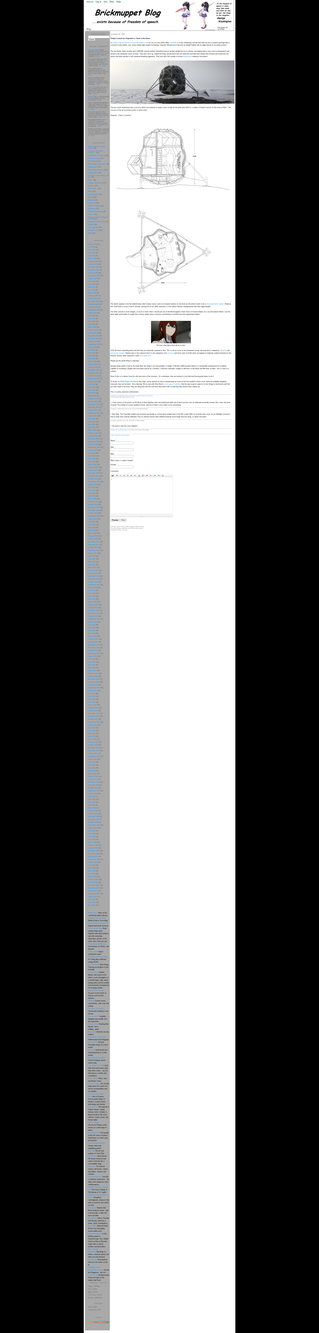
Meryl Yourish (93, 1078)
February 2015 (93, 639)
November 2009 (93, 819)
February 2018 (93, 536)
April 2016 (91, 599)
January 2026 (93, 264)
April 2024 (91, 324)
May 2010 (91, 802)
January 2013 (93, 711)
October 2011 (93, 753)
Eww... (90, 180)
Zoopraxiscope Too (95, 1234)
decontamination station (215, 304)
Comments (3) (140, 395)
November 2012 (93, 716)
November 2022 (93, 373)
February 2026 (93, 261)
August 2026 (92, 244)
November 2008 (93, 854)
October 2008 (93, 856)
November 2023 (93, 339)
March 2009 (92, 842)
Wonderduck (92, 1218)
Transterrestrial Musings (97, 944)
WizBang (91, 1001)
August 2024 (92, 313)
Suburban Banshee (95, 1177)
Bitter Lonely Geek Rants (97, 164)
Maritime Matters (94, 206)
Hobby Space (93, 913)
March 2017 (92, 567)
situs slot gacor (93, 50)
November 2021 (93, 407)
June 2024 (92, 319)
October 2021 (93, 410)
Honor (90, 191)
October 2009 (93, 822)
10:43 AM (132, 395)
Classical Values (94, 1084)
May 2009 (91, 836)
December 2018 (93, 507)
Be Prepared (92, 161)
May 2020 (91, 459)
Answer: (113, 464)
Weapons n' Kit (93, 230)
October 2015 (93, 616)
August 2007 (92, 897)
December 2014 (93, 645)
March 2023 (92, 361)
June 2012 (92, 731)
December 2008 (93, 851)
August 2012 (92, 725)
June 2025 (92, 284)
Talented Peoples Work (96, 222)
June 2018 (92, 525)
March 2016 (92, 602)
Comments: (115, 471)
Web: (112, 454)
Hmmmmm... (93, 188)
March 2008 (92, 877)
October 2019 (93, 479)
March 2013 (92, 705)
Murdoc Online (93, 1024)
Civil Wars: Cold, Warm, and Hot (98, 176)
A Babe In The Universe (96, 918)
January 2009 (93, 848)
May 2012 (91, 733)
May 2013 (91, 699)
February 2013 (93, 708)
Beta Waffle (92, 1226)
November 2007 (93, 888)
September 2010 (94, 791)
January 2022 (93, 401)
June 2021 (92, 422)
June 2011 (91, 765)
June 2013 (92, 696)
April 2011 (91, 771)
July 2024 (91, 316)
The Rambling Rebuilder (96, 1143)
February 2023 (93, 364)
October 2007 (93, 891)
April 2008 (91, 874)
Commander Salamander (97, 1037)
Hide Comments (115, 435)
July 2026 (91, 247)
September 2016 (94, 585)
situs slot (91, 87)
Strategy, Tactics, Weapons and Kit (98, 218)
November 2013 (93, 682)
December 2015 (93, 610)
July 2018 (91, 522)
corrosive (170, 353)
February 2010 (93, 811)
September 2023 (94, 344)
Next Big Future (93, 964)
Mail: (113, 447)
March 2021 (92, 430)
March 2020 (92, 464)
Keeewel (91, 200)
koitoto (90, 96)
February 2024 (93, 330)
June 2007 (92, 902)
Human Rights (93, 194)
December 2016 (93, 576)
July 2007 (91, 899)
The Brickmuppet (122, 395)
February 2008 (93, 879)
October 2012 (93, 719)
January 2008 (93, 882)
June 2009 (92, 834)
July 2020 (91, 453)
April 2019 (91, 496)
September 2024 (94, 310)
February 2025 (93, 296)
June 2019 (92, 490)
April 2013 (91, 702)
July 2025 (91, 281)
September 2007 (94, 894)
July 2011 (91, 762)
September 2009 (94, 825)
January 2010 (93, 814)
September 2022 (94, 379)
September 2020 (94, 447)
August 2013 (92, 691)
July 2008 (91, 865)
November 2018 (93, 510)
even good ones (145, 356)
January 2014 (93, 676)
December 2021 (93, 404)
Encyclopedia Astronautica (97, 923)
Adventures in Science (96, 155)
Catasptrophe (93, 173)
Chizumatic (92, 1208)
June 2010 (92, 799)
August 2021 (92, 416)
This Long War (93, 227)
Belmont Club (93, 1042)
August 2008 (92, 862)
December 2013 (93, 679)
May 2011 (91, 768)
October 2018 (93, 513)
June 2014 (92, 662)
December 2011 (93, 748)
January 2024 (93, 333)
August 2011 (92, 759)
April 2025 (91, 290)
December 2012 (93, 713)
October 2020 (93, 444)
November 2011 (93, 751)
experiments (187, 56)
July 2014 (91, 659)
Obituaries (91, 209)
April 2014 (91, 668)
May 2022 (91, 390)
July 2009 (91, 831)
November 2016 (93, 579)
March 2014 (92, 670)
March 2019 (92, 499)
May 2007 (91, 905)
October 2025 (93, 273)
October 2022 (93, 376)
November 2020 (93, 442)
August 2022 (92, 381)
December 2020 (93, 439)
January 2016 (93, 608)
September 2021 (94, 413)
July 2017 (91, 556)
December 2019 (93, 473)
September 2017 (94, 550)
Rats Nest (91, 1151)
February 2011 (93, 776)
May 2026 (91, 253)
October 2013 (93, 685)
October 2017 (93, 547)
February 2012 (93, 742)
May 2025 (91, 287)
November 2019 (93, 476)
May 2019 (91, 493)
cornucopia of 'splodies (172, 384)
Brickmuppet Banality (96, 170)
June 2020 (92, 456)
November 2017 (93, 545)
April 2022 (91, 393)
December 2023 (93, 336)
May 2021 (91, 424)
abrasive (223, 350)
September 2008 (94, 859)
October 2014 (93, 650)
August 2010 (92, 794)
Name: (113, 440)
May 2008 (91, 871)
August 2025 (92, 278)
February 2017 (93, 570)
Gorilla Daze (92, 1156)
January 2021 (93, 436)
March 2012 (92, 739)
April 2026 (91, 256)
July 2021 (91, 419)
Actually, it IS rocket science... (95, 152)
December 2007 (93, 885)
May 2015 (91, 630)
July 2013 (91, 693)
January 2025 (93, 298)
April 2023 (91, 359)
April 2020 (91, 462)
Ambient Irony (93, 1275)
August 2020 (92, 450)
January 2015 (93, 642)
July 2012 (91, 728)
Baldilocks (92, 1050)
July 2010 (91, 796)
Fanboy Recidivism (95, 183)
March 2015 (92, 636)
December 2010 (93, 782)
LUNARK (173, 43)
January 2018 (93, 539)
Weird (90, 233)
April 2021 (91, 427)
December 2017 (93, 542)
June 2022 (92, 387)
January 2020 (93, 470)
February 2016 (93, 605)
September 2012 (94, 722)
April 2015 (91, 633)
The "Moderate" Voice (96, 1065)
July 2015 (91, 625)
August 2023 (92, 347)
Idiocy (90, 197)
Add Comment (149, 395)
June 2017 (92, 559)
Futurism (91, 186)
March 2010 (92, 808)
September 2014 (94, 653)
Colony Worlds (93, 952)
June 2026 (92, 250)
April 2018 (91, 530)
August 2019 (92, 484)
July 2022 (91, 384)
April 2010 (91, 805)
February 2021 (93, 433)
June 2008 (92, 868)
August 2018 (92, 519)
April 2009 (91, 839)
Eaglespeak (92, 1032)
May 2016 (91, 596)
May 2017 (91, 562)
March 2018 (92, 533)
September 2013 (94, 688)
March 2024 (92, 327)
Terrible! (91, 224)
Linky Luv (91, 203)
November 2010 (93, 785)
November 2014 (93, 648)
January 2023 (93, 367)
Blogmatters (92, 167)
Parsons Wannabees (95, 211)
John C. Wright (93, 1122)
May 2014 (91, 665)
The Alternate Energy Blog (97, 957)
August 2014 (92, 656)
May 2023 (91, 356)
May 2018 (91, 527)
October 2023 (93, 341)
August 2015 (92, 622)
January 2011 (93, 779)
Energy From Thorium (96, 990)
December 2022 (93, 370)
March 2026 (92, 258)
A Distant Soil (93, 1107)
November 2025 (93, 270)
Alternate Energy (94, 158)
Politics (90, 214)
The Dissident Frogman (96, 1058)
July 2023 (91, 350)
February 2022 (93, 399)
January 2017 (93, 573)
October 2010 (93, 788)
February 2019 (93, 502)
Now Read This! (94, 1133)
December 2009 (93, 816)
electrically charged (117, 353)
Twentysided (92, 1259)
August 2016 (92, 587)
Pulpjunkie (92, 1166)
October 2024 (93, 307)
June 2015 (92, 628)
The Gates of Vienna (95, 1008)
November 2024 (93, 304)
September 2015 (94, 619)
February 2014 (93, 673)
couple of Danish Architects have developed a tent (130, 43)
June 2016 (92, 593)
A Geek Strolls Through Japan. (96, 147)
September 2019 (94, 482)
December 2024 (93, 301)
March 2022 (92, 396)
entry (98, 56)
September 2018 (94, 516)
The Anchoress (93, 1016)
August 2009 (92, 828)
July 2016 (91, 590)
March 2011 (92, 773)
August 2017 (92, 553)
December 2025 (93, 267)
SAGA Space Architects (129, 381)
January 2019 (93, 505)
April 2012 (91, 736)
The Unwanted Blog (95, 928)
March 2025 (92, 293)
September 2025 (94, 276)
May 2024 (91, 321)
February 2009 (93, 845)
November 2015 (93, 613)
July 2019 (91, 487)
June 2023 (92, 353)
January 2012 (93, 745)
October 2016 (93, 582)
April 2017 (91, 565)
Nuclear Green (93, 972)
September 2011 (94, 756)
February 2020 (93, 467)
